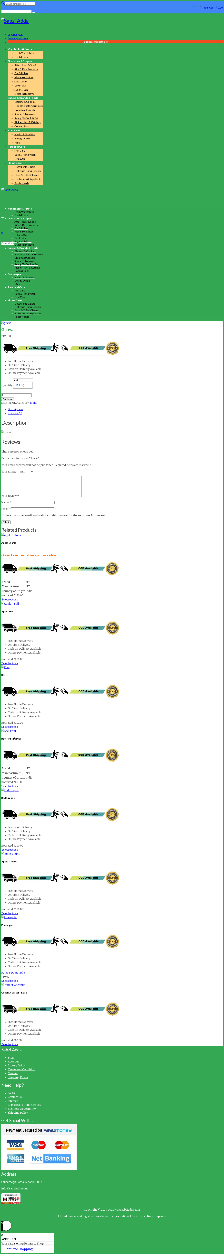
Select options (9, 599)
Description (15, 409)
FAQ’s (11, 1093)
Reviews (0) (15, 413)
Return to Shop (34, 1243)
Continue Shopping (19, 1249)
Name (6, 502)
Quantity (6, 385)
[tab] (115, 409)
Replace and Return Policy (24, 1104)
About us (13, 1061)
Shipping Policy (18, 1077)
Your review (10, 495)
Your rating (9, 471)
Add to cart (8, 399)
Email (6, 509)
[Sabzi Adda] (112, 21)
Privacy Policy (16, 1065)
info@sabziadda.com (14, 1188)
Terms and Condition (21, 1069)
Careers (13, 1073)
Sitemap (13, 1100)
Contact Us (15, 1097)
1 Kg (21, 384)
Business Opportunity (22, 1108)
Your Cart (213, 7)
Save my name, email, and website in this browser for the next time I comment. (55, 515)
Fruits (33, 402)
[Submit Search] (33, 12)
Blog (11, 1057)
